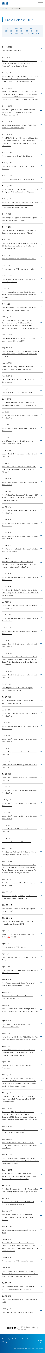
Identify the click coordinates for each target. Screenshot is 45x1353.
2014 (32, 31)
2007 (32, 33)
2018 (11, 31)
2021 (31, 28)
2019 (6, 31)
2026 (6, 28)
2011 (11, 33)
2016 (22, 31)
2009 (21, 33)
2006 (37, 33)
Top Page (5, 9)
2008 (27, 33)
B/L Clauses (16, 1339)
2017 (17, 31)
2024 (16, 28)
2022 (26, 28)
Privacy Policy (6, 1339)
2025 (11, 28)
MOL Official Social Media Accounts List (26, 1328)
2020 (36, 28)
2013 (37, 31)
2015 (27, 31)
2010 (16, 33)
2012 (6, 33)
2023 (21, 28)
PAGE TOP (40, 1341)
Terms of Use (25, 1339)
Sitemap (4, 1342)
